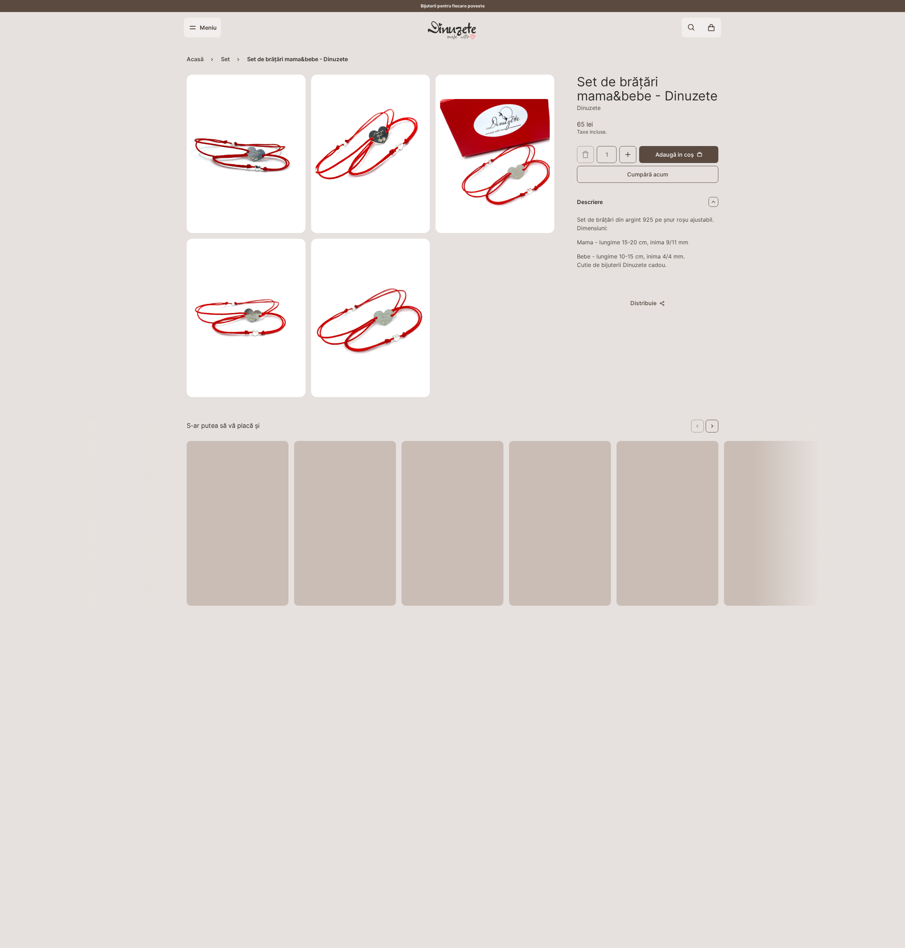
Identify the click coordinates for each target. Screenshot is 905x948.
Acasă (195, 59)
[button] (697, 426)
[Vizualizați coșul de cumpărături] (711, 27)
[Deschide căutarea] (691, 27)
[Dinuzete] (452, 30)
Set (225, 59)
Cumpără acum (647, 174)
